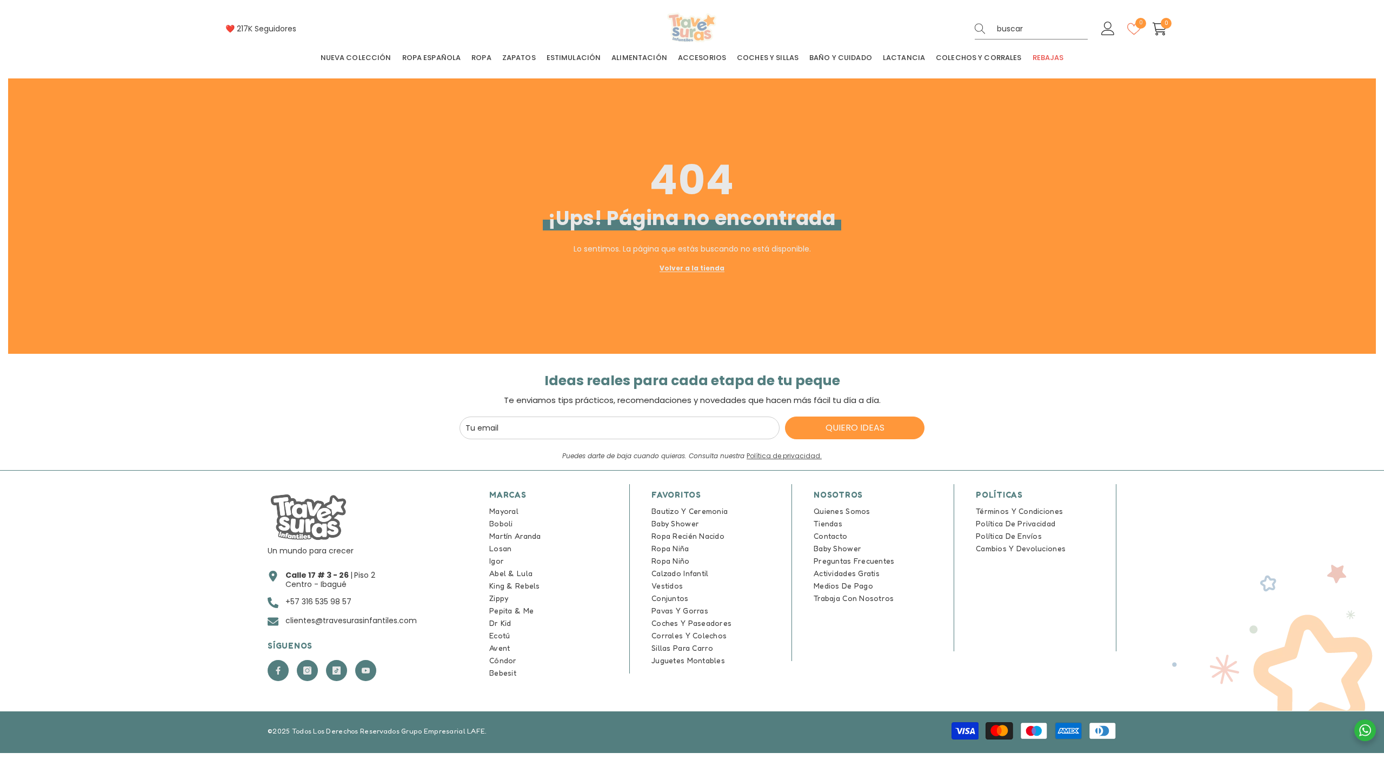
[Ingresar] (1108, 29)
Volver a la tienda (692, 268)
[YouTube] (365, 670)
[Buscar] (1031, 28)
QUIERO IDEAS (855, 427)
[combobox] (1042, 28)
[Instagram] (307, 670)
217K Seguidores (266, 28)
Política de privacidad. (784, 455)
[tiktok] (336, 670)
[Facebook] (278, 670)
